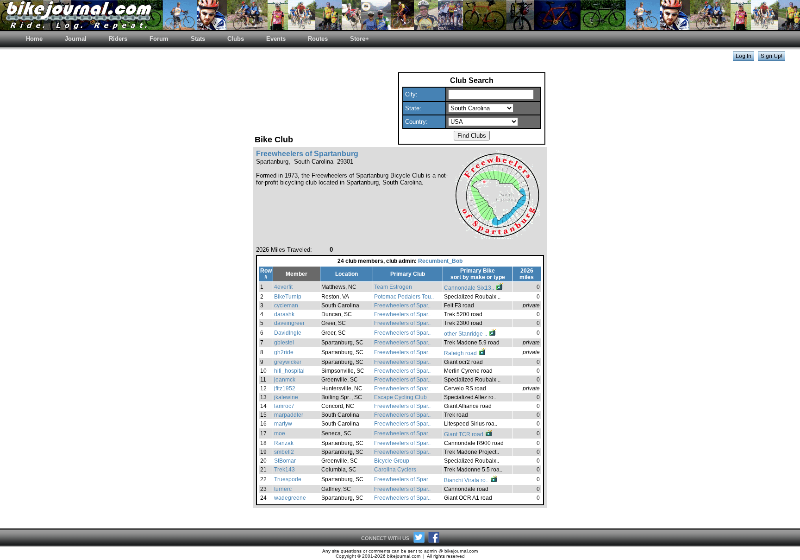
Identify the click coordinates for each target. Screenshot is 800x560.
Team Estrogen (393, 287)
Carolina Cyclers (395, 469)
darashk (284, 314)
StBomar (285, 461)
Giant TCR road (464, 434)
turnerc (283, 489)
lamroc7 (284, 406)
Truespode (287, 479)
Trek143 (284, 469)
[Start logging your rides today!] (771, 58)
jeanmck (284, 379)
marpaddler (288, 415)
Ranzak (284, 443)
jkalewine (286, 397)
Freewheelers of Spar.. (402, 305)
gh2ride (284, 352)
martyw (283, 423)
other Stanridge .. (466, 334)
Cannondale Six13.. (469, 288)
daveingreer (289, 323)
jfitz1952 (284, 388)
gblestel (284, 342)
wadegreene (290, 498)
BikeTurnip (287, 296)
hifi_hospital (289, 371)
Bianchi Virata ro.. (467, 480)
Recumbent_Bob (440, 261)
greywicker (287, 362)
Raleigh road (461, 353)
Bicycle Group (391, 461)
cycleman (286, 305)
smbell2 (284, 452)
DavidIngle (287, 333)
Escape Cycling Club (400, 397)
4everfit (283, 287)
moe (279, 433)
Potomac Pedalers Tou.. (404, 296)
